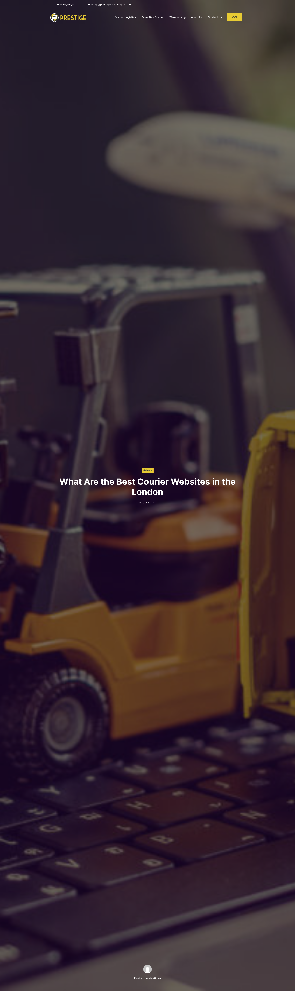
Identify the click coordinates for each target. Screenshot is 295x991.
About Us (196, 17)
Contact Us (215, 17)
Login (235, 17)
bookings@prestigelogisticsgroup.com (110, 4)
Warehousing (177, 17)
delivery (147, 470)
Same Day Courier (152, 17)
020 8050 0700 (66, 4)
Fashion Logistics (125, 17)
